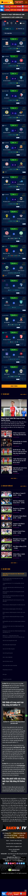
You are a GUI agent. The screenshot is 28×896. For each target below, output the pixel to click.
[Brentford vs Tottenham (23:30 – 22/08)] (6, 509)
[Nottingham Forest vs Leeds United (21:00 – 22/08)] (6, 540)
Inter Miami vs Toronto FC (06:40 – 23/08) (19, 494)
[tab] (3, 23)
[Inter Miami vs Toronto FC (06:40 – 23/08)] (6, 494)
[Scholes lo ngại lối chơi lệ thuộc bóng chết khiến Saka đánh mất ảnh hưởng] (6, 433)
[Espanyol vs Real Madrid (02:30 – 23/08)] (6, 524)
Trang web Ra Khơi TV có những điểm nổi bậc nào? (13, 584)
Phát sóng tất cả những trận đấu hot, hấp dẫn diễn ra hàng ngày (13, 596)
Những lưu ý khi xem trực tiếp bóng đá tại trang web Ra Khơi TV (14, 631)
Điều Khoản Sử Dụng (10, 835)
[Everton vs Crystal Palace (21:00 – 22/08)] (6, 532)
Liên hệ (21, 835)
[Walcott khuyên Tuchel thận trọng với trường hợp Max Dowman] (14, 407)
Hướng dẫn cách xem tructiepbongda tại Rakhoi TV (14, 622)
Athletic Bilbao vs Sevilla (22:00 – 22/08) (19, 555)
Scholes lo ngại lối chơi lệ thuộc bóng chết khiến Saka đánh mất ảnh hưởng (19, 434)
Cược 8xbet (19, 2)
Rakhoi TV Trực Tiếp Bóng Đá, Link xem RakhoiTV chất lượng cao (13, 16)
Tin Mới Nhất (5, 394)
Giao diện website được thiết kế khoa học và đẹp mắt (13, 588)
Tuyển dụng (20, 837)
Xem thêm (14, 386)
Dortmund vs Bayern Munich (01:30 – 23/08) (19, 517)
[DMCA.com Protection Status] (14, 870)
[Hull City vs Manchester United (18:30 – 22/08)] (6, 502)
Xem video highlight (7, 657)
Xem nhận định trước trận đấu (10, 665)
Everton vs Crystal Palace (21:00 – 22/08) (19, 532)
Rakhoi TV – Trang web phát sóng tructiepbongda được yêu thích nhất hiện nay (13, 636)
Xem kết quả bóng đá (8, 653)
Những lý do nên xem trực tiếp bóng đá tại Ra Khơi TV (13, 626)
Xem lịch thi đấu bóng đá (8, 649)
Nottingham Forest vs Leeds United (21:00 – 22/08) (20, 540)
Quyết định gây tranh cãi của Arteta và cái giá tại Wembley (20, 469)
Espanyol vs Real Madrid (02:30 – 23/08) (18, 524)
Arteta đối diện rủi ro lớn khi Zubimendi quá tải (20, 442)
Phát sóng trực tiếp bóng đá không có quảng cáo (13, 617)
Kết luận (5, 674)
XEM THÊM (23, 394)
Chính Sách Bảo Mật (19, 833)
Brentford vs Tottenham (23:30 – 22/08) (19, 509)
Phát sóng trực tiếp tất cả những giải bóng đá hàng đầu (13, 592)
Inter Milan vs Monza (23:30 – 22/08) (19, 547)
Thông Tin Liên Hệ (7, 679)
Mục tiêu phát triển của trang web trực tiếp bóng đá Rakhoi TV (13, 579)
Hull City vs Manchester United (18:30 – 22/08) (18, 502)
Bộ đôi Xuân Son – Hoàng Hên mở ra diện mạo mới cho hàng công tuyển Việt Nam (20, 451)
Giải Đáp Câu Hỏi (9, 837)
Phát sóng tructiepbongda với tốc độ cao (12, 609)
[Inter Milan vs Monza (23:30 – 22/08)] (6, 547)
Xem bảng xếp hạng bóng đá (9, 644)
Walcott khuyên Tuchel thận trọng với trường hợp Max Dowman (13, 419)
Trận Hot (21, 28)
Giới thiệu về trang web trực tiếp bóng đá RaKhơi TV (13, 574)
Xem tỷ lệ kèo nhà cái (8, 661)
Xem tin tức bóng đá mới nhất (10, 640)
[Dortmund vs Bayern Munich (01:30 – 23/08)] (6, 517)
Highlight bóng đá (7, 486)
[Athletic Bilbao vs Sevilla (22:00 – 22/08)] (6, 555)
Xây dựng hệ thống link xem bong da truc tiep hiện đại (13, 600)
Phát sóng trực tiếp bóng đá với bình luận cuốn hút (14, 613)
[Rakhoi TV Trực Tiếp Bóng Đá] (6, 2)
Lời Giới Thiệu (6, 569)
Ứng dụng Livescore (7, 669)
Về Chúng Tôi (6, 833)
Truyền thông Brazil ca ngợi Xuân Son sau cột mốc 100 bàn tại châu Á (19, 460)
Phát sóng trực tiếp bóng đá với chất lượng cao (14, 604)
